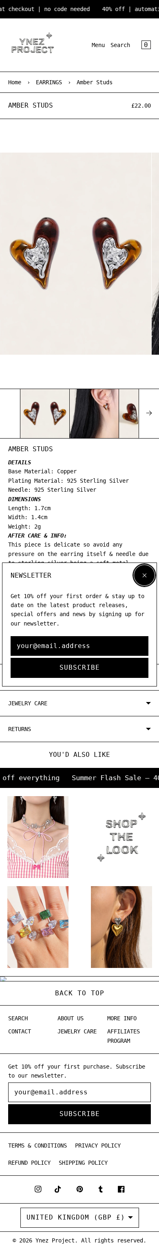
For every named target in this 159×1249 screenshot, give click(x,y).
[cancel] (144, 575)
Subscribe (80, 667)
